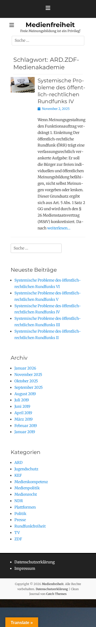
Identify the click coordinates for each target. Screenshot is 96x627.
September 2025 (28, 387)
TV (17, 532)
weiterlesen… (58, 228)
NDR (18, 500)
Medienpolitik (27, 488)
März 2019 (23, 419)
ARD (18, 462)
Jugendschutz (26, 469)
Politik (20, 513)
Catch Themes (56, 594)
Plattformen (25, 507)
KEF (18, 475)
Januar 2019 (24, 431)
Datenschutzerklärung (34, 562)
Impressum (24, 568)
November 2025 (28, 374)
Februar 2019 (25, 425)
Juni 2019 (22, 406)
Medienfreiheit (50, 25)
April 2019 (23, 412)
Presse (20, 519)
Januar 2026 (25, 368)
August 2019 (25, 393)
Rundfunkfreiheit (30, 526)
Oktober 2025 (26, 381)
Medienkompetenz (31, 481)
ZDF (18, 539)
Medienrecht (25, 494)
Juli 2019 (21, 400)
